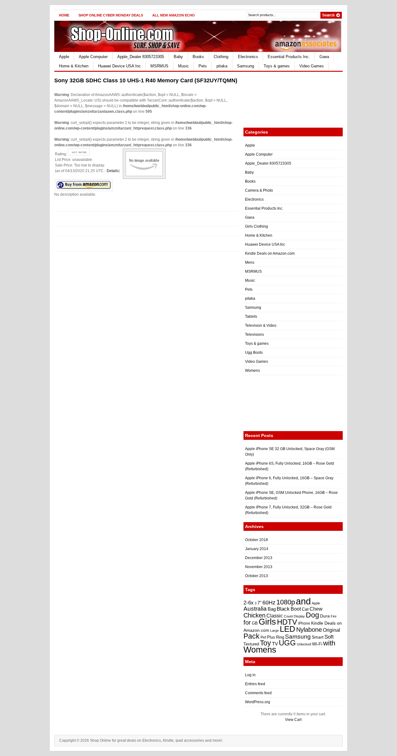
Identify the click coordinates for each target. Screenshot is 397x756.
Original (331, 630)
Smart (317, 637)
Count (288, 616)
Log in (250, 675)
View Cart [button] (293, 719)
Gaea (324, 56)
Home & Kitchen (73, 66)
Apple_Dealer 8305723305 (140, 56)
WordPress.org (257, 702)
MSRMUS (159, 66)
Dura (325, 616)
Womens (252, 370)
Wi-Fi (317, 643)
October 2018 (256, 540)
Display (299, 616)
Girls (267, 621)
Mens (249, 262)
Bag (272, 609)
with (329, 643)
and (303, 601)
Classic (274, 615)
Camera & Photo (259, 190)
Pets (202, 66)
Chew (316, 609)
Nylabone (309, 629)
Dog (312, 615)
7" (259, 602)
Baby (178, 56)
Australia (255, 608)
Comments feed (258, 693)
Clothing (221, 56)
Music (183, 66)
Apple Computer (93, 56)
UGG (287, 643)
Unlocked (304, 644)
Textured (251, 644)
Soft (329, 637)
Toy (265, 643)
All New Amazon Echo (173, 15)
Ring (280, 637)
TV (275, 643)
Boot (296, 609)
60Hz (268, 602)
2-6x (248, 602)
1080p (285, 602)
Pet (263, 637)
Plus (271, 637)
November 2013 (258, 567)
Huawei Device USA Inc (119, 66)
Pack (251, 636)
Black (283, 609)
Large (274, 630)
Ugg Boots (254, 352)
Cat (305, 609)
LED (287, 629)
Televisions (254, 334)
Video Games (311, 66)
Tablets (251, 316)
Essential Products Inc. (289, 56)
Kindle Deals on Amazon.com (270, 253)
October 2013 (256, 576)
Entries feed (255, 684)
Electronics (248, 56)
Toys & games (277, 66)
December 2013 (258, 558)
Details (112, 171)
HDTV (287, 622)
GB (255, 623)
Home (64, 15)
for (247, 622)
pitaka (221, 66)
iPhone (304, 623)
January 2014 (256, 549)
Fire (334, 616)
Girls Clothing (256, 226)
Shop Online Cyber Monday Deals (110, 15)
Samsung (245, 66)
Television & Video (260, 325)
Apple (64, 56)
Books (198, 56)
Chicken (254, 615)
